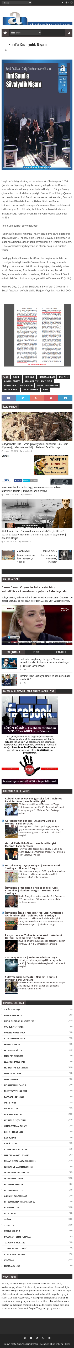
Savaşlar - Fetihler (14, 1097)
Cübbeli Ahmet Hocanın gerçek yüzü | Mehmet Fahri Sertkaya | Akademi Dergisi (33, 800)
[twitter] (62, 2)
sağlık (7, 1219)
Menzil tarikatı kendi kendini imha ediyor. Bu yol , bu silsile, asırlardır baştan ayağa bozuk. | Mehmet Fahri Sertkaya (41, 985)
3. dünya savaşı (12, 1009)
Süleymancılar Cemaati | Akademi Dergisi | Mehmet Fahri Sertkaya (31, 978)
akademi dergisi (13, 1114)
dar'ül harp (10, 1138)
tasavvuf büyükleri (14, 1243)
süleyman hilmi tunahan (17, 1237)
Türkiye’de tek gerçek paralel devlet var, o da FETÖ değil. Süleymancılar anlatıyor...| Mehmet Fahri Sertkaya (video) (41, 852)
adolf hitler (11, 1109)
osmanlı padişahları (15, 1196)
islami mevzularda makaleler (20, 1161)
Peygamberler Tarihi (15, 1085)
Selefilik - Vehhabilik (47, 385)
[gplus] (67, 2)
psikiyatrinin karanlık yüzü (19, 1202)
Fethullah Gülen (13, 1050)
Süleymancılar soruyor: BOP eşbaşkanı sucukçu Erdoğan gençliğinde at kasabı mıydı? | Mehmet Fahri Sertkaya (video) (41, 874)
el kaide (16, 377)
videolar (9, 1260)
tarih (45, 389)
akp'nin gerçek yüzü (15, 1120)
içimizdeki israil (13, 1179)
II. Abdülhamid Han (14, 1062)
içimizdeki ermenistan (16, 1173)
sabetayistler (11, 1208)
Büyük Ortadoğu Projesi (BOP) (20, 1021)
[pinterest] (25, 1338)
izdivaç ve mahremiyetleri (18, 1167)
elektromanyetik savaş (16, 1155)
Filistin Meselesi (13, 1056)
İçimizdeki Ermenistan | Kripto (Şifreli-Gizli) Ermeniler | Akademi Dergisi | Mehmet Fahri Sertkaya (32, 890)
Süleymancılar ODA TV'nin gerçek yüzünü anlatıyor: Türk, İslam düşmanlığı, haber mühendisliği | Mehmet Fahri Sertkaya (35, 446)
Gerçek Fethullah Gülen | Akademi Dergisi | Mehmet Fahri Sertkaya (31, 844)
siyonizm (9, 1225)
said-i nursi (11, 1214)
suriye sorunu (11, 389)
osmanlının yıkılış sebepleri (18, 385)
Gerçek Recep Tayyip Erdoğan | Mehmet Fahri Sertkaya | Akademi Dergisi (32, 867)
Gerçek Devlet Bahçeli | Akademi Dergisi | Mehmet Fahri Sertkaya (30, 822)
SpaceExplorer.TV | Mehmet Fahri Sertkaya (31, 957)
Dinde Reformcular (14, 1039)
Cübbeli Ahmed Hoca (14, 1033)
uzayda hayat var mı (14, 1254)
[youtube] (31, 1338)
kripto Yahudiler (13, 1190)
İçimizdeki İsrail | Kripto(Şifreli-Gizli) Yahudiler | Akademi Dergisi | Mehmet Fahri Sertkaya (34, 914)
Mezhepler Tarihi (13, 1074)
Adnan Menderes (13, 1015)
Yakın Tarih (10, 1103)
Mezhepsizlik (11, 1079)
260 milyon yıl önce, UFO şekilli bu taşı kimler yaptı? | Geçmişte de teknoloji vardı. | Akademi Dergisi (41, 963)
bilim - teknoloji (13, 1132)
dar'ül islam (11, 1143)
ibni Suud (29, 377)
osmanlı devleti (12, 381)
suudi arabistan (30, 389)
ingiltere (63, 377)
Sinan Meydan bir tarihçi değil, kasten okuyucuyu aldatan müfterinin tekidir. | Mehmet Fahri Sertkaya (31, 489)
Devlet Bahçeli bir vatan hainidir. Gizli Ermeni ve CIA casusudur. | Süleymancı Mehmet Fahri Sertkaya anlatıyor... (41, 899)
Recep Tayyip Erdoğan (15, 1091)
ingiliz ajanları (47, 377)
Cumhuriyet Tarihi (14, 1027)
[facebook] (71, 2)
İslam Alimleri (12, 1266)
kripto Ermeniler (13, 1184)
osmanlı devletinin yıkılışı (38, 381)
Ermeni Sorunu (12, 1044)
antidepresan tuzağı (15, 1126)
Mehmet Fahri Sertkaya (16, 1068)
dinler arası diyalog (15, 1149)
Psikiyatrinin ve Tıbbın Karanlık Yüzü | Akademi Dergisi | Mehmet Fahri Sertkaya (33, 936)
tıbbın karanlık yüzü (15, 1249)
